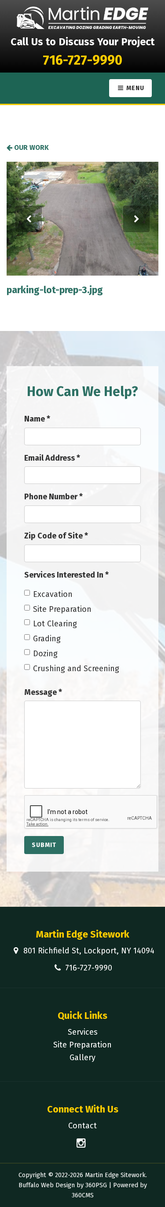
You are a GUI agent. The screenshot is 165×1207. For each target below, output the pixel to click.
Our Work (30, 148)
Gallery (82, 1057)
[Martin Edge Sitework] (82, 18)
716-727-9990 (82, 60)
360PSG (96, 1185)
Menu (134, 88)
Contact (82, 1126)
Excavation (53, 594)
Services (83, 1032)
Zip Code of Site (56, 536)
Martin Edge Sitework (82, 934)
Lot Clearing (55, 624)
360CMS (83, 1195)
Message (43, 692)
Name (37, 419)
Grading (47, 638)
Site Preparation (62, 609)
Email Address (52, 458)
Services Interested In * (66, 575)
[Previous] (28, 219)
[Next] (136, 219)
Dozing (45, 653)
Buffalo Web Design (46, 1185)
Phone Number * (53, 497)
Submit (44, 845)
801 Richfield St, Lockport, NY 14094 (88, 951)
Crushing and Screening (76, 668)
